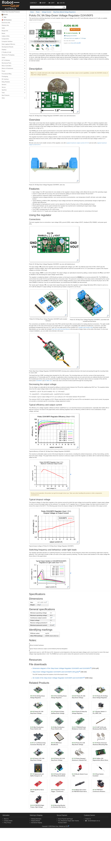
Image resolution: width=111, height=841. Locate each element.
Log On (62, 3)
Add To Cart (76, 29)
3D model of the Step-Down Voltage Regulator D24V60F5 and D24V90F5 (58, 678)
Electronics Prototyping (8, 55)
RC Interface (5, 79)
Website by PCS (63, 826)
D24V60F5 (39, 380)
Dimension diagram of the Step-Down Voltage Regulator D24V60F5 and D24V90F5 (61, 668)
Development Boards (7, 47)
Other (3, 98)
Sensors (4, 84)
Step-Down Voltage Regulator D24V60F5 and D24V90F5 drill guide (56, 672)
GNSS (3, 57)
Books (3, 33)
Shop (43, 3)
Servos (4, 87)
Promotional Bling (6, 73)
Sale (4, 17)
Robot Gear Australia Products (11, 12)
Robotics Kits (5, 25)
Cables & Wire (6, 36)
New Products (5, 95)
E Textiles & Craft (6, 52)
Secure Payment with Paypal (65, 818)
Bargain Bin (5, 30)
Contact (33, 3)
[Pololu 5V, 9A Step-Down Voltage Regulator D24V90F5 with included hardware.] (48, 303)
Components (5, 38)
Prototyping (5, 76)
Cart (52, 3)
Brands (5, 14)
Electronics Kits (6, 22)
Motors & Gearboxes (7, 68)
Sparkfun (4, 90)
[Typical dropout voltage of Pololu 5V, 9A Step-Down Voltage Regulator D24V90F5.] (54, 526)
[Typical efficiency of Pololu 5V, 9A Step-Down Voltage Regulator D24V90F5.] (54, 431)
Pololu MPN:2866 (75, 43)
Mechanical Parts (6, 63)
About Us (6, 818)
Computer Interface (7, 41)
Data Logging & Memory (8, 44)
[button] (31, 37)
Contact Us (88, 818)
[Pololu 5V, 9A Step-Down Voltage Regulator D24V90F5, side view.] (54, 164)
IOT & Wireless (6, 60)
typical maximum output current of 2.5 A (78, 143)
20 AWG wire (48, 380)
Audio (3, 28)
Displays (4, 49)
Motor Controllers (6, 65)
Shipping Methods (35, 820)
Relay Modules (6, 82)
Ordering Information (36, 818)
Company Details (8, 820)
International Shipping (36, 822)
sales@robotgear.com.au (93, 820)
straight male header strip (86, 327)
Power (3, 71)
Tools (3, 92)
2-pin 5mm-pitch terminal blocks (60, 329)
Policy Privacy (7, 822)
